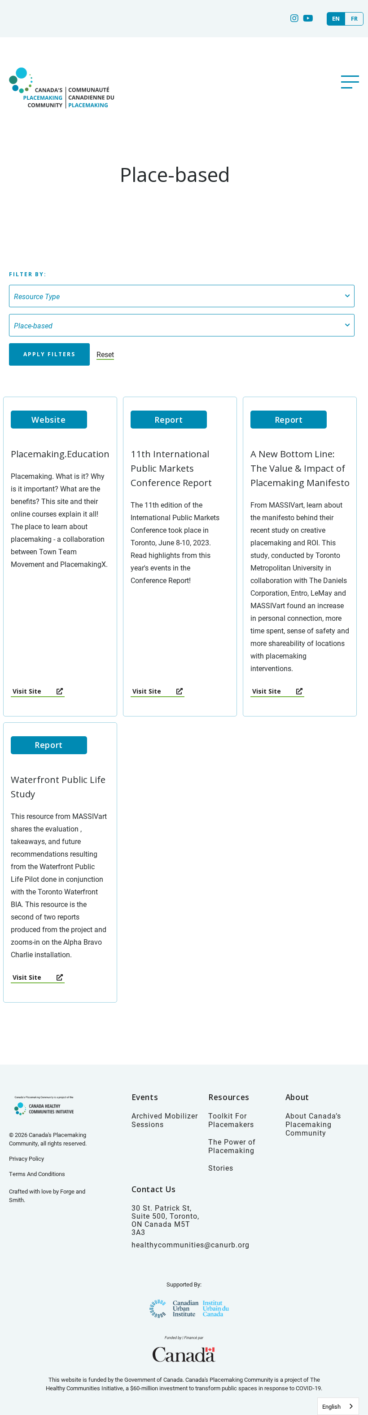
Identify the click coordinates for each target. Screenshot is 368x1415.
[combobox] (338, 1406)
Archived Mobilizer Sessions (164, 1120)
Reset (105, 354)
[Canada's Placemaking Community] (60, 118)
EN (336, 18)
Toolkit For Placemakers (231, 1120)
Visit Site (28, 691)
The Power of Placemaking (232, 1146)
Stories (220, 1167)
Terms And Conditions (37, 1174)
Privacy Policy (26, 1158)
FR (354, 18)
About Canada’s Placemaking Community (313, 1124)
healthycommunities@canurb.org (190, 1244)
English (331, 1406)
